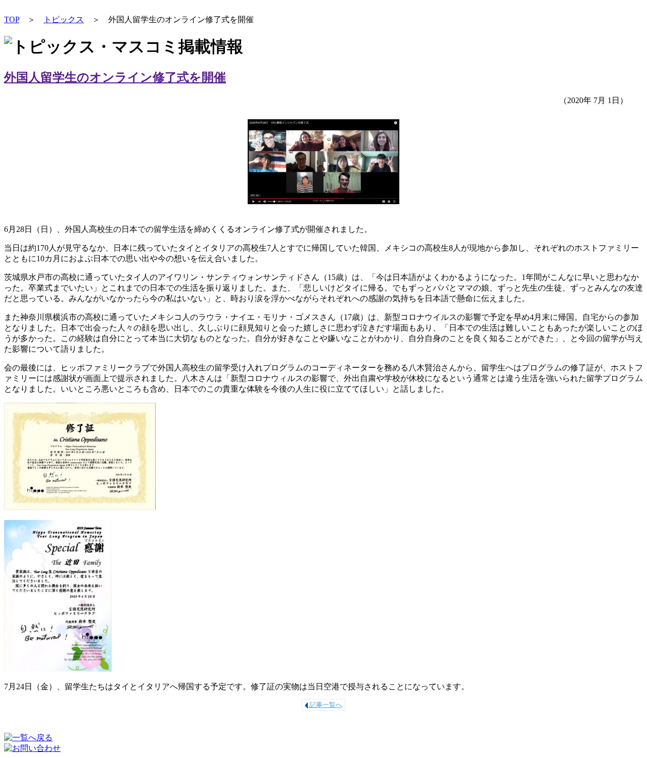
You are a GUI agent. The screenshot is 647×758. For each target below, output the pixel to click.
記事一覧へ (325, 704)
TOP (11, 19)
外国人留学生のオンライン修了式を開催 (115, 77)
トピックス (63, 19)
